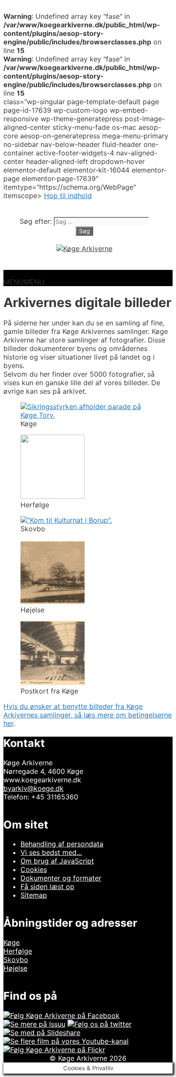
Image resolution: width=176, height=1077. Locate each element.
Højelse (15, 968)
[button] (23, 282)
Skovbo (15, 959)
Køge (11, 942)
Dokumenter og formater (61, 878)
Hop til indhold (68, 195)
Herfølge (17, 951)
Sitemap (34, 895)
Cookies (34, 869)
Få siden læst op (47, 886)
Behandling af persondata (62, 844)
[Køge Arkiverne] (84, 248)
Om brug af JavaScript (57, 861)
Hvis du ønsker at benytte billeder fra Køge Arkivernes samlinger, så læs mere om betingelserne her (87, 715)
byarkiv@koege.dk (33, 788)
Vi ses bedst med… (51, 852)
